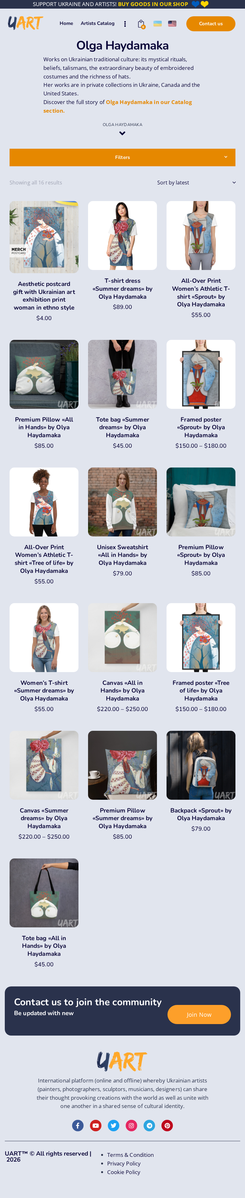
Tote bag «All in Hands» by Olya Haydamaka (44, 946)
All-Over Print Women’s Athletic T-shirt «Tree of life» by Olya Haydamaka (44, 559)
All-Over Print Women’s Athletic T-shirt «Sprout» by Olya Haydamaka (201, 293)
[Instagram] (131, 1125)
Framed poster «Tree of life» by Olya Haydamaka (201, 691)
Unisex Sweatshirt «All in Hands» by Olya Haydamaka (122, 555)
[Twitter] (113, 1125)
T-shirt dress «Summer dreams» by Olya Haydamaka (123, 289)
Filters (122, 157)
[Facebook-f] (78, 1125)
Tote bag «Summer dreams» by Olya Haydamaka (122, 427)
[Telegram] (149, 1125)
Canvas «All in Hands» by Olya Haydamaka (122, 691)
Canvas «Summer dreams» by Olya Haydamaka (44, 818)
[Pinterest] (167, 1125)
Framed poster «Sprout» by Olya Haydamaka (201, 427)
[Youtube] (95, 1125)
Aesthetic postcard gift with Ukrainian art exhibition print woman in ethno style (44, 296)
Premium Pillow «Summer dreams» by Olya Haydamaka (123, 818)
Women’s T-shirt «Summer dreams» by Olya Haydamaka (44, 691)
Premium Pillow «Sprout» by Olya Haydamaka (201, 555)
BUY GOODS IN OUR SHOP (153, 4)
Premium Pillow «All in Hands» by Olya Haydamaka (44, 427)
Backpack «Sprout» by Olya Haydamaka (201, 814)
